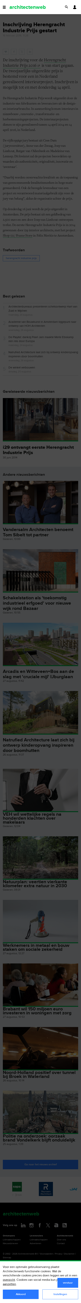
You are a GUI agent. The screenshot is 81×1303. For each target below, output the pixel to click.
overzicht (9, 1280)
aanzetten (9, 1284)
